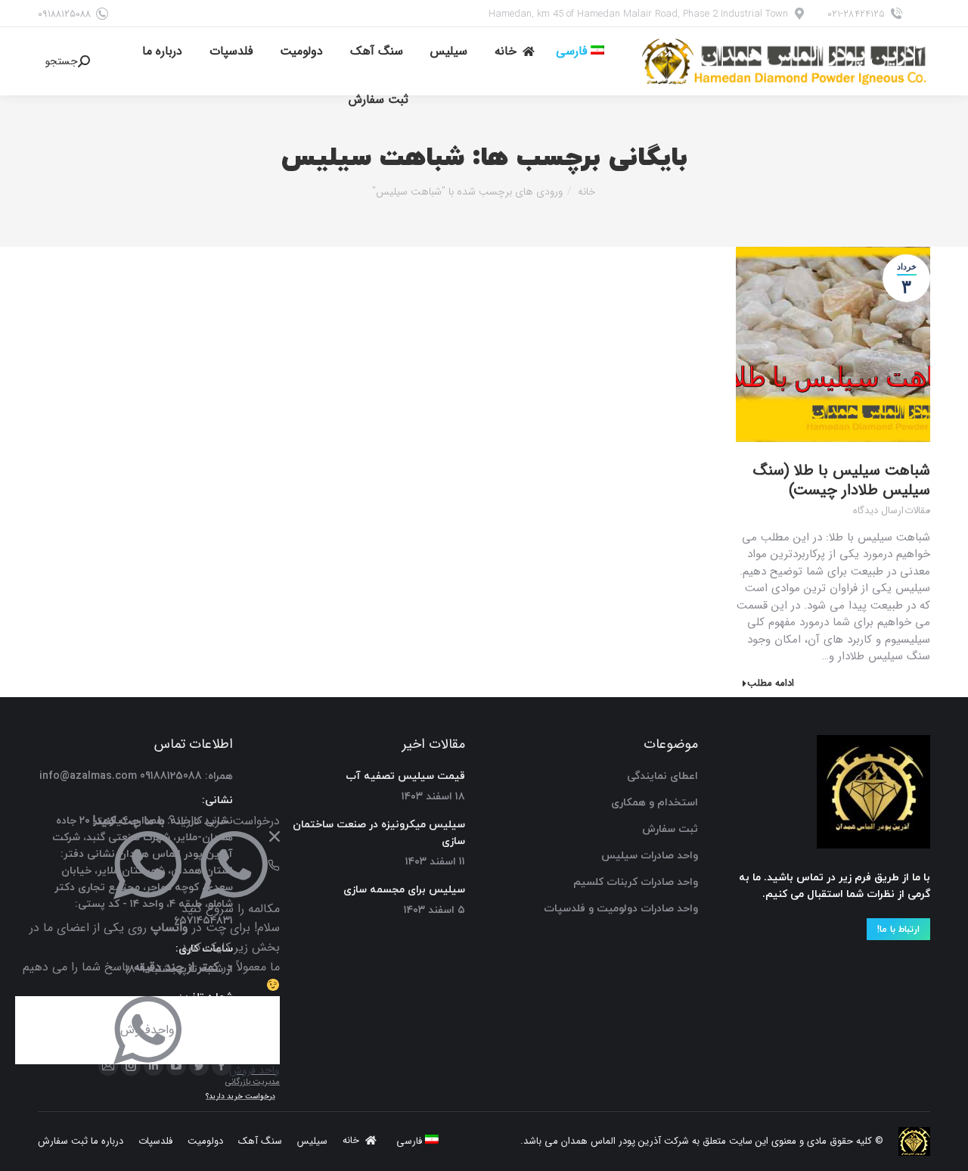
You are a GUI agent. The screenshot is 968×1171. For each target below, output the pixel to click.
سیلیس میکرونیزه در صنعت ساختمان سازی (379, 833)
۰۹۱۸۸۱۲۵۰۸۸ (64, 14)
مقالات (917, 511)
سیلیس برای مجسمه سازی (404, 890)
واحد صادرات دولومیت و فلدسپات (621, 909)
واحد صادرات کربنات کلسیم (635, 882)
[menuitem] (580, 51)
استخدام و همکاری (654, 803)
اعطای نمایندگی (662, 776)
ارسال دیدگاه (878, 511)
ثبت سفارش (670, 829)
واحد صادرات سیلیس (649, 856)
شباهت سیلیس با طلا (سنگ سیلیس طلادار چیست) (841, 480)
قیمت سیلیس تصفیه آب (405, 776)
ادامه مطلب (770, 684)
